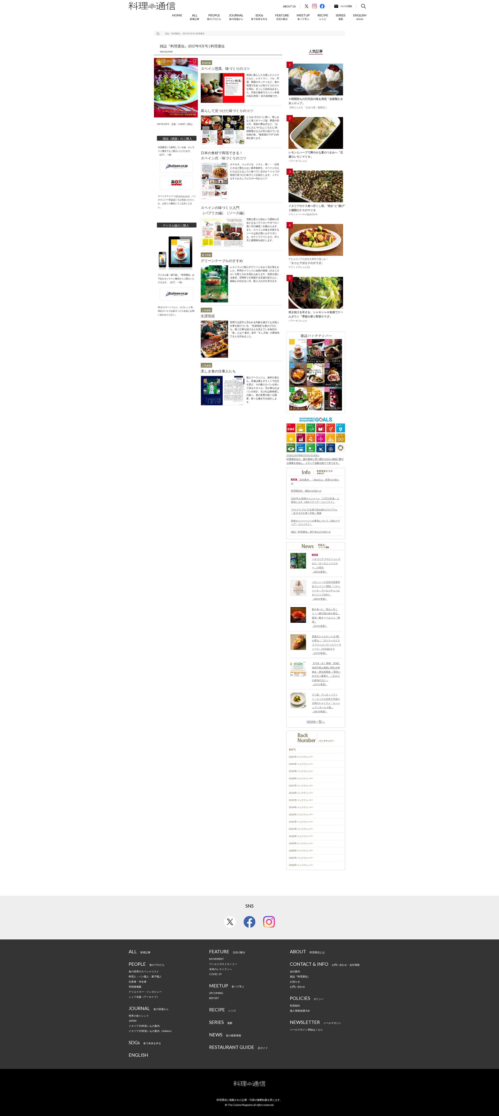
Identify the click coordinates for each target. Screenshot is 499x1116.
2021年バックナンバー (301, 756)
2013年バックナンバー (301, 814)
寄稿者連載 (135, 986)
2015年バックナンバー (301, 800)
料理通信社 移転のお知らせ (306, 490)
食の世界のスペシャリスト (144, 971)
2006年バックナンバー (301, 865)
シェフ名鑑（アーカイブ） (144, 996)
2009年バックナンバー (301, 843)
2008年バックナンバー (301, 850)
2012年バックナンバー (301, 821)
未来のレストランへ (220, 969)
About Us (289, 6)
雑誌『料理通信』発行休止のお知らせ (311, 531)
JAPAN (132, 1020)
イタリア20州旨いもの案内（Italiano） (151, 1030)
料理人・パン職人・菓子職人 (145, 976)
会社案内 (295, 971)
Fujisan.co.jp (183, 196)
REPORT (214, 998)
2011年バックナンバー (301, 828)
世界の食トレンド (139, 1015)
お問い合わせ (297, 986)
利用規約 (295, 1005)
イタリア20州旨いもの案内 (144, 1025)
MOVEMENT (216, 959)
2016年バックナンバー (301, 792)
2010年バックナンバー (301, 836)
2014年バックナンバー (301, 807)
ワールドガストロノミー (223, 964)
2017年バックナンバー (301, 785)
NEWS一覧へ (316, 721)
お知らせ (295, 981)
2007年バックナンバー (301, 857)
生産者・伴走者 (137, 981)
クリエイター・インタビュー (145, 991)
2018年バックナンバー (301, 778)
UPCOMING (216, 993)
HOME (177, 15)
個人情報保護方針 (300, 1010)
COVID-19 (215, 974)
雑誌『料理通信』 (300, 976)
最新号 (292, 749)
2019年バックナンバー (301, 771)
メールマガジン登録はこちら (306, 1029)
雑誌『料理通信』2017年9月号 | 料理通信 (184, 33)
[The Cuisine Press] (152, 6)
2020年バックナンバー (301, 763)
